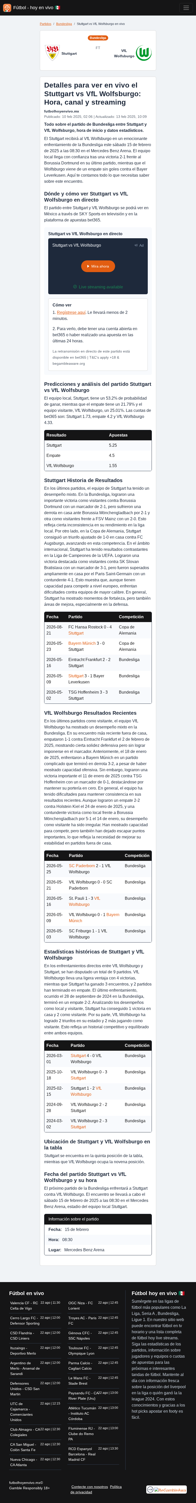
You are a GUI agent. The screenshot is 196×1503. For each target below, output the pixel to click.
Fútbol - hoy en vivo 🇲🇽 (36, 7)
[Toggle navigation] (186, 7)
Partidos (45, 24)
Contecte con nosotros (89, 1487)
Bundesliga (64, 24)
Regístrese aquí (71, 312)
